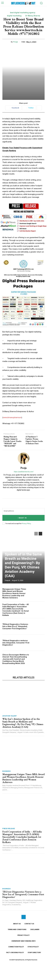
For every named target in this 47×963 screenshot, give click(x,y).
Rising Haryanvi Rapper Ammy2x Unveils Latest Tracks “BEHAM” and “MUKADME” (12, 441)
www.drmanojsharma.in (12, 417)
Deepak (7, 580)
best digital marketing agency (22, 13)
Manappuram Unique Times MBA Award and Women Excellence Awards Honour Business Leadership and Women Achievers (14, 593)
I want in (22, 518)
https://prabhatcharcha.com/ (23, 472)
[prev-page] (36, 533)
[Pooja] (23, 458)
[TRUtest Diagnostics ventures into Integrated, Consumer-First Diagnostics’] (38, 642)
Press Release (8, 828)
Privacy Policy (26, 523)
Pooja (15, 42)
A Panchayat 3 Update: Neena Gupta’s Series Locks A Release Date (34, 440)
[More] (39, 107)
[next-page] (40, 533)
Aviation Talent (9, 716)
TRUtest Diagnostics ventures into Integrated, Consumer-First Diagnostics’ (15, 642)
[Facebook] (23, 917)
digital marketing (14, 16)
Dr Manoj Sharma (32, 16)
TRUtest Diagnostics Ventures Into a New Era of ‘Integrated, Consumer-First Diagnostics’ (15, 626)
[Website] (23, 494)
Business (6, 771)
